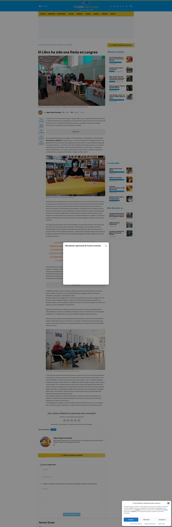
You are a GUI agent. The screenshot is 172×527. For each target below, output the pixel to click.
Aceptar (131, 519)
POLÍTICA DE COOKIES (136, 523)
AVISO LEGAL (161, 523)
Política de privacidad (149, 523)
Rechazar (146, 519)
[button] (168, 503)
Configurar (162, 519)
